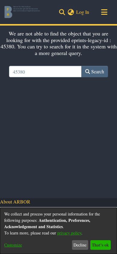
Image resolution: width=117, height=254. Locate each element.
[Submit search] (62, 12)
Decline (80, 245)
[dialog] (58, 231)
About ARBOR (15, 201)
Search (97, 71)
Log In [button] (83, 12)
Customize (13, 245)
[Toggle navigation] (104, 12)
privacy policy (69, 233)
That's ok (100, 245)
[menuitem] (70, 12)
